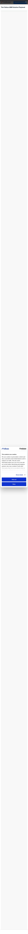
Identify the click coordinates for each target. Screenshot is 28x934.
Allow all (14, 479)
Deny (14, 484)
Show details (19, 474)
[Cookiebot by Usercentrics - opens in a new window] (19, 449)
